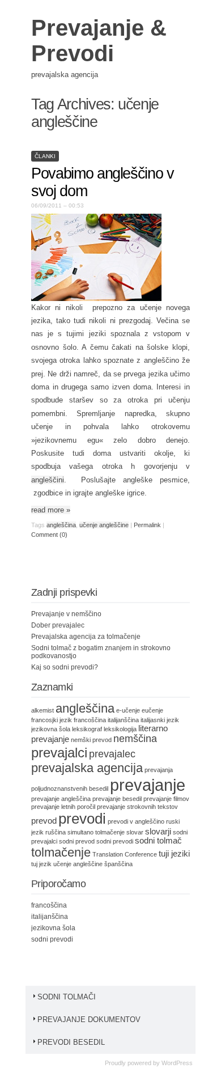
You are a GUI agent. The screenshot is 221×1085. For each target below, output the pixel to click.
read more (50, 510)
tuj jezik (41, 864)
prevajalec (112, 754)
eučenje (152, 710)
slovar (134, 832)
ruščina (55, 832)
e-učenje (128, 710)
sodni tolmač (158, 840)
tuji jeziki (174, 853)
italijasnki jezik (160, 720)
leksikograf (87, 729)
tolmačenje (61, 852)
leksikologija (120, 729)
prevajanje (147, 784)
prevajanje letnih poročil (63, 806)
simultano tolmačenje (96, 832)
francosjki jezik (51, 720)
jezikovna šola (50, 729)
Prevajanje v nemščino (66, 614)
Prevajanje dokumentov (89, 1019)
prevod (44, 820)
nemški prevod (91, 739)
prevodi (82, 819)
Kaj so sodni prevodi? (64, 667)
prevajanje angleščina (61, 798)
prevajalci (59, 752)
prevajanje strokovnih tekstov (137, 806)
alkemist (42, 710)
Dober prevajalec (57, 625)
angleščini (47, 480)
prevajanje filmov (166, 798)
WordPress (177, 1062)
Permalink (147, 525)
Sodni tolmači (66, 997)
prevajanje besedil (117, 798)
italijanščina (123, 720)
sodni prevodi (114, 841)
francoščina (90, 720)
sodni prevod (77, 841)
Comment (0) (49, 534)
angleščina (61, 525)
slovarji (158, 831)
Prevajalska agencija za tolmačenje (86, 637)
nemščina (135, 738)
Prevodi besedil (71, 1042)
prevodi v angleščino (136, 821)
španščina (118, 864)
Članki (45, 156)
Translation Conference (124, 854)
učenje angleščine (104, 525)
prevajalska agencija (87, 768)
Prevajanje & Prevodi (99, 40)
